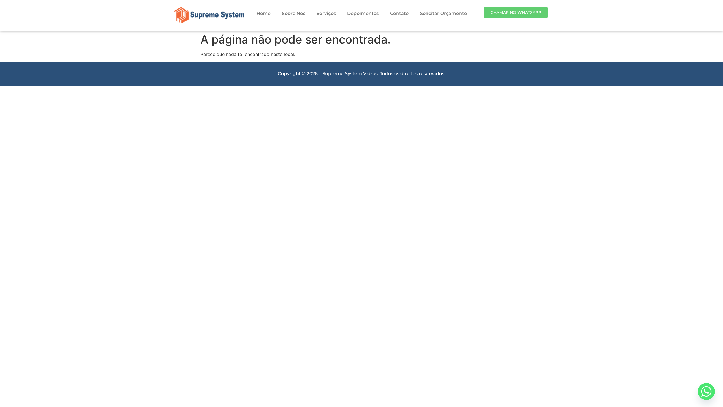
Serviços (326, 13)
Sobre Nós (293, 13)
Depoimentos (363, 13)
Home (263, 13)
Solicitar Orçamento (443, 13)
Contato (399, 13)
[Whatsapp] (706, 391)
